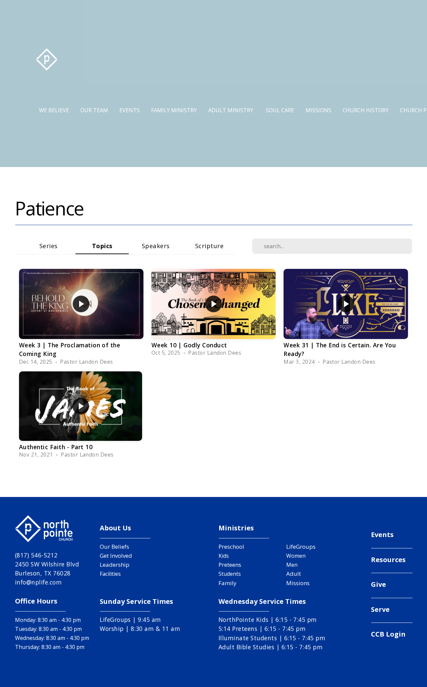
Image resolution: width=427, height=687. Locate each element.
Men (292, 564)
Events (129, 110)
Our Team (94, 110)
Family (228, 583)
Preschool (231, 546)
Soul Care (280, 110)
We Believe (54, 110)
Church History (366, 110)
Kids (224, 555)
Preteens (230, 564)
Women (296, 555)
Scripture (209, 245)
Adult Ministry (231, 110)
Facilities (110, 573)
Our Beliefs (114, 546)
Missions (318, 110)
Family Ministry (174, 110)
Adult (293, 573)
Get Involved (116, 555)
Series (48, 245)
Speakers (156, 245)
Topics (102, 245)
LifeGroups (301, 546)
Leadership (114, 564)
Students (230, 573)
